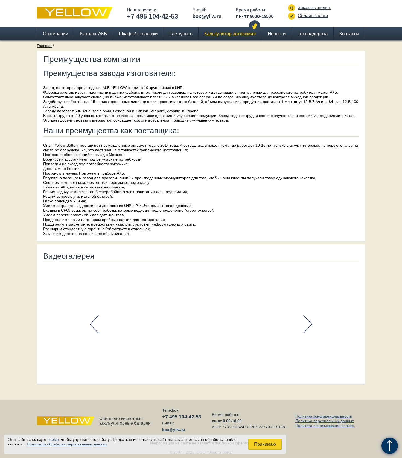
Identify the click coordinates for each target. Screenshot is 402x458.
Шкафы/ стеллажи (138, 33)
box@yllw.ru (207, 16)
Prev (94, 324)
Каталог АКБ (93, 33)
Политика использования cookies (325, 425)
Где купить (181, 33)
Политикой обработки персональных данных (67, 444)
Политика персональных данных (324, 421)
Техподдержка (313, 33)
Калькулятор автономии (230, 33)
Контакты (349, 33)
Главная (44, 45)
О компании (55, 33)
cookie (53, 439)
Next (307, 324)
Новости (277, 33)
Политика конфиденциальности (323, 416)
